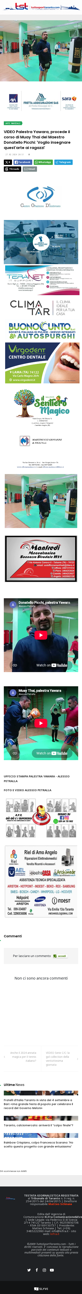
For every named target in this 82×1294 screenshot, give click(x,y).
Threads (14, 169)
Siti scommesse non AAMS (13, 1171)
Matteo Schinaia (60, 1204)
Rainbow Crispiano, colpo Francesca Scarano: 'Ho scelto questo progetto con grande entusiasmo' (38, 1144)
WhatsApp (45, 162)
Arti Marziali (13, 123)
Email (31, 169)
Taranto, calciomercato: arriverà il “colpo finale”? (38, 1125)
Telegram (65, 162)
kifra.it (54, 1234)
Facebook (24, 162)
